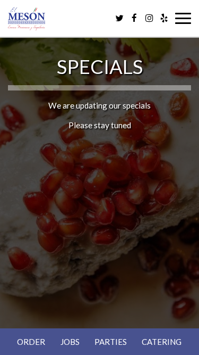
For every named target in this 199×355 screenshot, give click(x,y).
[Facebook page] (134, 18)
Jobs (70, 341)
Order (31, 341)
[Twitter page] (119, 18)
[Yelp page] (164, 18)
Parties (110, 341)
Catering (161, 341)
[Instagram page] (149, 18)
